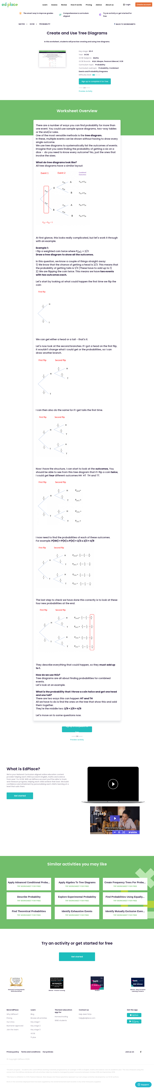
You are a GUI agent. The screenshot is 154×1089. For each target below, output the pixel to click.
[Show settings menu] (119, 832)
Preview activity (77, 739)
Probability (103, 68)
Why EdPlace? (12, 1014)
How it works (76, 5)
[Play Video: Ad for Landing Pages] (115, 818)
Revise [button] (64, 5)
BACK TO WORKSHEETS (125, 24)
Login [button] (128, 4)
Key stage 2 (35, 1026)
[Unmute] (114, 832)
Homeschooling (61, 1016)
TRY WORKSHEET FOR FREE (29, 886)
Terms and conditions (30, 1052)
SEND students (61, 1020)
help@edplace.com (87, 1018)
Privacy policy (13, 1052)
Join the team (13, 1029)
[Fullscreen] (123, 832)
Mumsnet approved (15, 1026)
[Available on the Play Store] (137, 1022)
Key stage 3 (35, 1029)
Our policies (48, 1052)
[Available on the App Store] (137, 1016)
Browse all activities (39, 1018)
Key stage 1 (35, 1022)
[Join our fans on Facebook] (141, 1052)
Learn (44, 5)
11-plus (33, 1037)
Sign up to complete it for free (95, 81)
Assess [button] (54, 5)
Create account (144, 4)
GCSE (86, 54)
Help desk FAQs (85, 1014)
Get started (20, 795)
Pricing (89, 5)
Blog (32, 1014)
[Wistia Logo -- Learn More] (133, 832)
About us (110, 5)
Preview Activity (85, 91)
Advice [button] (99, 5)
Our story (10, 1022)
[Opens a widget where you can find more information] (143, 1085)
